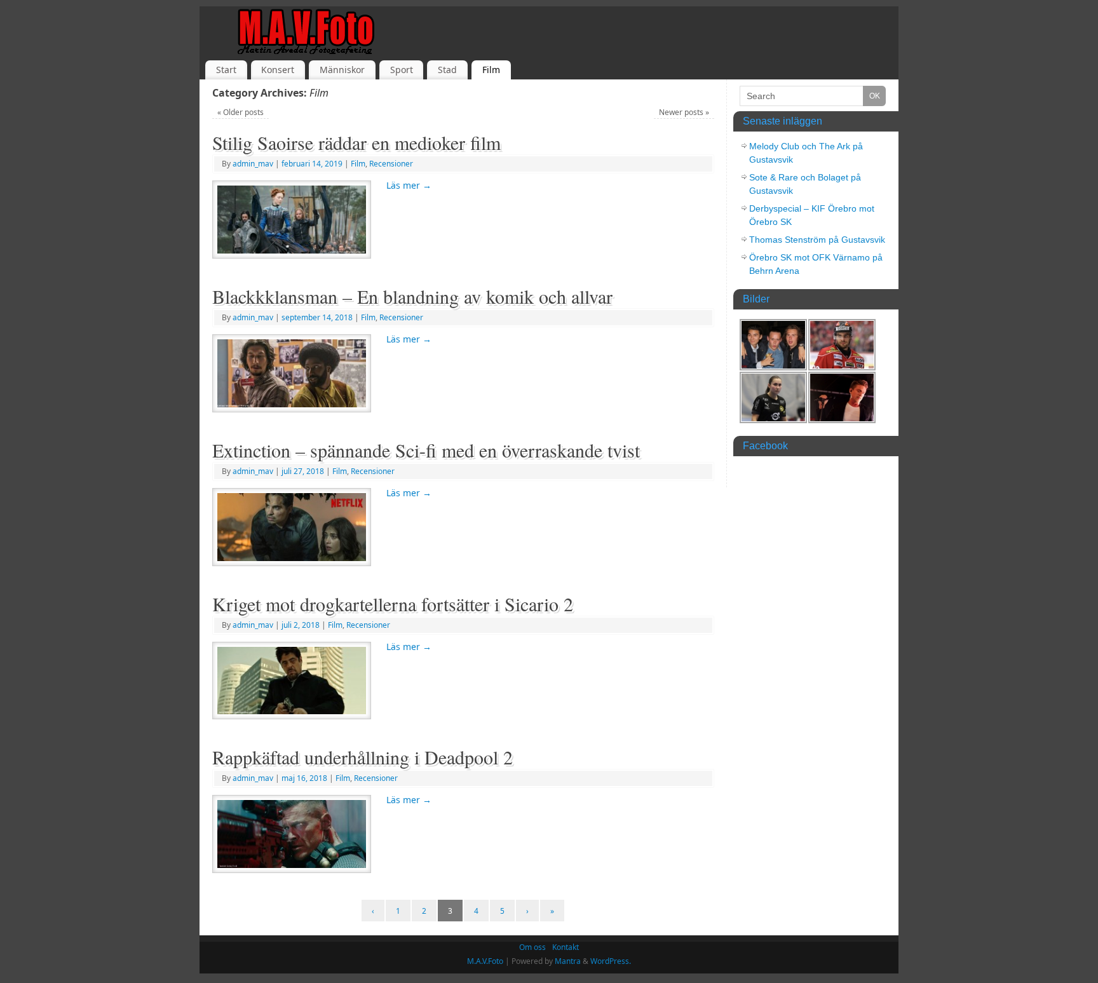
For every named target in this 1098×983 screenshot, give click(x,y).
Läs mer (408, 185)
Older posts (240, 112)
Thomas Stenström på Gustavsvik (817, 239)
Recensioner (391, 163)
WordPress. (610, 961)
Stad (447, 70)
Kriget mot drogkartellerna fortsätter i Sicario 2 (392, 603)
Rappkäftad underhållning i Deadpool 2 (362, 756)
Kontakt (565, 947)
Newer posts (684, 112)
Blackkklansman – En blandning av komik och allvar (412, 296)
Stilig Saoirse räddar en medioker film (356, 142)
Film (491, 70)
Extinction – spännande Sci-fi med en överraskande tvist (426, 450)
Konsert (277, 70)
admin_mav (253, 163)
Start (226, 70)
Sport (401, 70)
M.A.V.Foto (485, 961)
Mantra (568, 961)
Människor (342, 70)
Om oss (532, 947)
